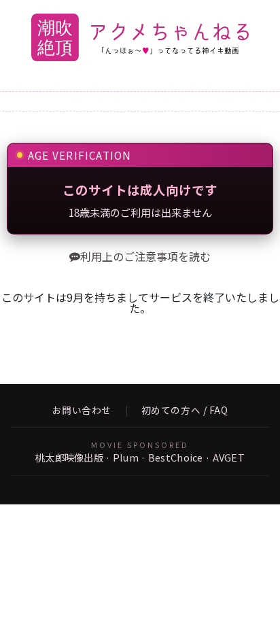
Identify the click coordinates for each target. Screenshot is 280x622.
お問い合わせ (81, 410)
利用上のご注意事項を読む (145, 256)
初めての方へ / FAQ (184, 410)
